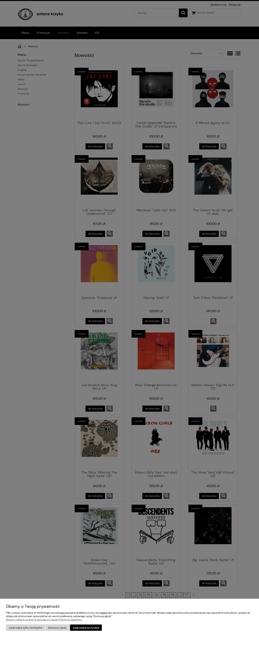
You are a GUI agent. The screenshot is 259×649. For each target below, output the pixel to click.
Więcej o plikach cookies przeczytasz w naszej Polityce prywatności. (44, 619)
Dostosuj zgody (57, 627)
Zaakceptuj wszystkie (86, 627)
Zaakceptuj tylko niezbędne (25, 627)
